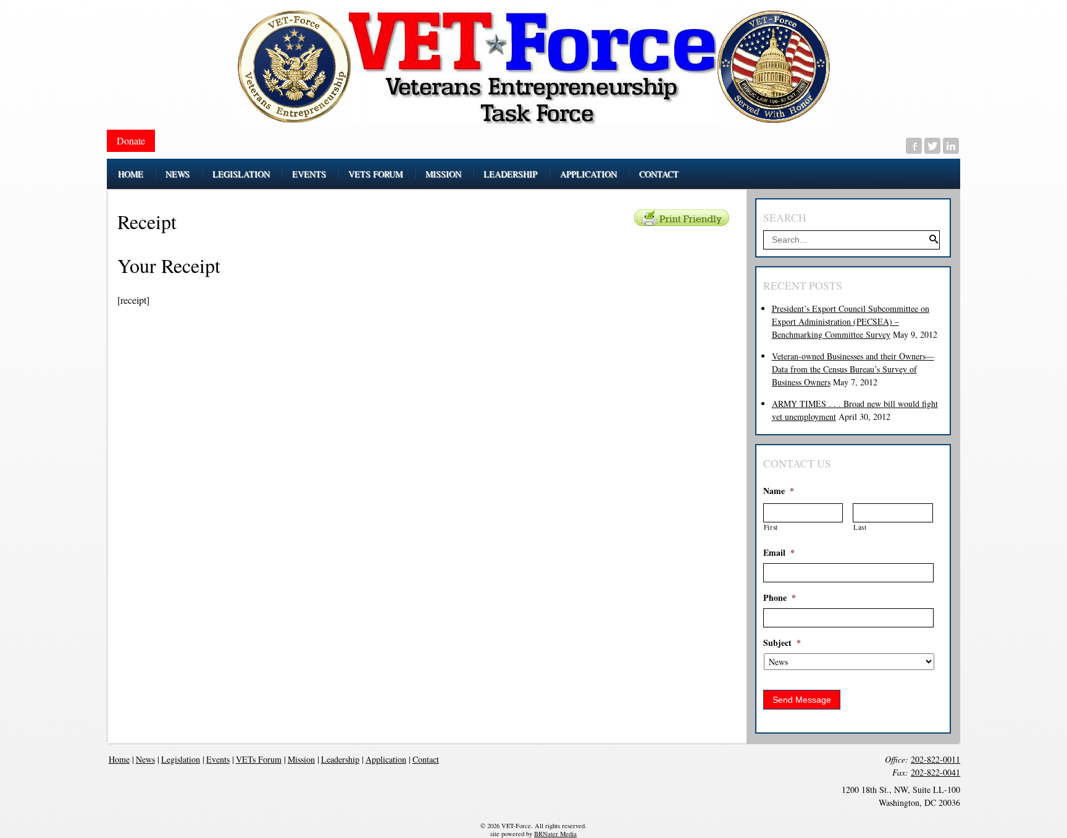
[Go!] (933, 240)
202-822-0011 (935, 759)
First (771, 527)
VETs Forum (259, 759)
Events (218, 759)
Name (778, 491)
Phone (779, 597)
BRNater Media (555, 833)
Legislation (180, 759)
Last (860, 527)
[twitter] (932, 146)
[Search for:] (851, 239)
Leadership (340, 759)
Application (386, 759)
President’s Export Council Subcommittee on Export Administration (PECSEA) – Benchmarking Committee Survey (850, 321)
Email (779, 552)
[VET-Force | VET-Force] (533, 67)
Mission (301, 759)
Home (119, 759)
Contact (425, 759)
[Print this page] (681, 217)
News (145, 759)
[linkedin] (951, 146)
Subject (782, 642)
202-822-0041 (935, 772)
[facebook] (914, 146)
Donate (131, 140)
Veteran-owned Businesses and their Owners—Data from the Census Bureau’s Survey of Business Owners (853, 369)
